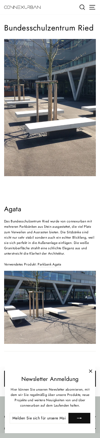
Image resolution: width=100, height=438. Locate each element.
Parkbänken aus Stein (35, 226)
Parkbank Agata (49, 264)
